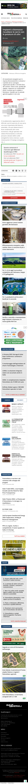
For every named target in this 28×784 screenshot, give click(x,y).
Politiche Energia (16, 18)
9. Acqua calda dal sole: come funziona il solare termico (13, 579)
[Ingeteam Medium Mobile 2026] (14, 107)
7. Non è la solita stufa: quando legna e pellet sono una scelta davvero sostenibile (13, 592)
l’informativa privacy (21, 193)
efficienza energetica (12, 176)
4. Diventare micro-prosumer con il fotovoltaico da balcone (13, 609)
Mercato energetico (5, 738)
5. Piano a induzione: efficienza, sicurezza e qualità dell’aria (13, 603)
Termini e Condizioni (18, 776)
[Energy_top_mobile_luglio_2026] (14, 6)
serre (24, 176)
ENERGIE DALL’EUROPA (16, 438)
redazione (16, 772)
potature (20, 176)
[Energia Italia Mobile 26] (14, 336)
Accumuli (3, 740)
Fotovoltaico (5, 18)
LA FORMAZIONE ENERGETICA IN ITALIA (17, 420)
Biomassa (8, 21)
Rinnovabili (3, 736)
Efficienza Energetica (17, 21)
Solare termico (4, 741)
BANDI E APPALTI (17, 404)
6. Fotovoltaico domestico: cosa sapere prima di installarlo (13, 598)
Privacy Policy (3, 783)
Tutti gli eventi (19, 536)
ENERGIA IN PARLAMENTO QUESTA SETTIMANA (18, 455)
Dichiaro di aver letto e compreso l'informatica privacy (13, 191)
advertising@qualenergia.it (11, 750)
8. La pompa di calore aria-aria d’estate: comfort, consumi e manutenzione (13, 585)
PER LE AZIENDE (6, 745)
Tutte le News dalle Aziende (15, 395)
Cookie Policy (8, 776)
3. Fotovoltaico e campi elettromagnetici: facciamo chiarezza (12, 615)
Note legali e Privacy (19, 775)
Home (2, 21)
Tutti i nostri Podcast (18, 621)
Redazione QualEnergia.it (11, 41)
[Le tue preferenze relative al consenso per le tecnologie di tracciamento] (25, 781)
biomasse (3, 176)
